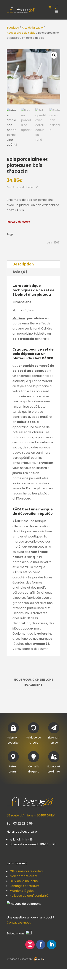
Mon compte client (24, 876)
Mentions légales (22, 891)
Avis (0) (19, 271)
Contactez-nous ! (20, 922)
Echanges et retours (24, 886)
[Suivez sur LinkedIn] (51, 944)
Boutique (13, 27)
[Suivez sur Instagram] (30, 944)
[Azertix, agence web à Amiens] (39, 959)
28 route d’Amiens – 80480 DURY (31, 815)
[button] (54, 55)
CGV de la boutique (24, 881)
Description (23, 264)
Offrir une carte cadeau (27, 871)
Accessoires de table (21, 33)
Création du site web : (20, 959)
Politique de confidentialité (29, 895)
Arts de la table (32, 27)
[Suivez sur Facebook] (40, 944)
